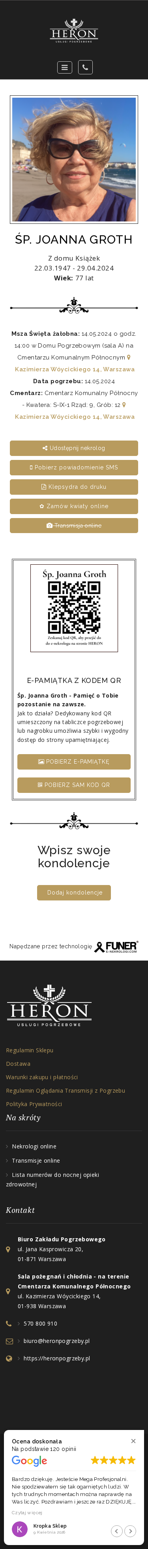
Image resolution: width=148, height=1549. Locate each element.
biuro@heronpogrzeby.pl (57, 1341)
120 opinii (63, 1449)
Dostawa (18, 1063)
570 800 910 (40, 1323)
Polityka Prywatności (34, 1104)
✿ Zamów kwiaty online (74, 506)
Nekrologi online (34, 1146)
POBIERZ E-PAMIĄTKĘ (77, 761)
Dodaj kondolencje (75, 892)
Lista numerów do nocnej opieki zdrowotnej (52, 1179)
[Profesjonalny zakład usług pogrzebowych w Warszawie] (74, 30)
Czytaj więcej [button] (27, 1512)
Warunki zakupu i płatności (42, 1077)
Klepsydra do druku (77, 487)
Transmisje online (36, 1160)
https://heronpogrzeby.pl (57, 1358)
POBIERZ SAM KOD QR (76, 785)
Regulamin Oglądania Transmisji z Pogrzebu (65, 1090)
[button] (133, 1441)
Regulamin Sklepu (30, 1050)
